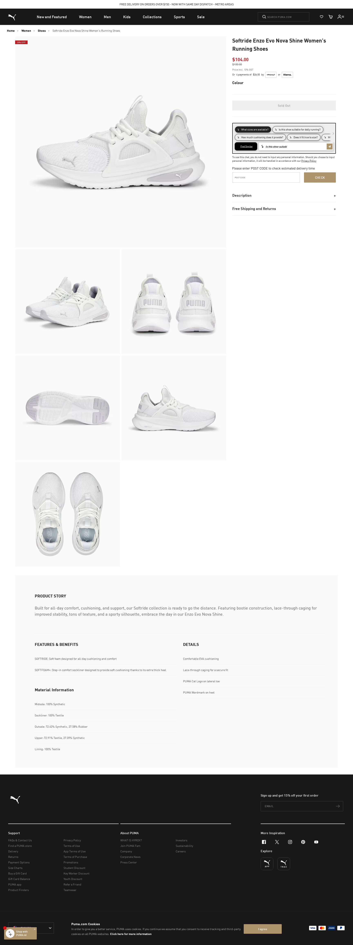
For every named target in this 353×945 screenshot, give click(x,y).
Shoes (42, 30)
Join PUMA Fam (130, 845)
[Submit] (264, 17)
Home (11, 30)
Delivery (13, 851)
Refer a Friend (72, 884)
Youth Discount (73, 879)
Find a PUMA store (20, 845)
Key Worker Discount (76, 873)
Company (126, 851)
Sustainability (184, 845)
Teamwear (70, 890)
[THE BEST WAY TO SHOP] (267, 863)
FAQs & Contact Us (20, 840)
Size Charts (15, 868)
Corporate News (130, 857)
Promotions (71, 862)
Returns (13, 857)
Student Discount (74, 868)
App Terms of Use (75, 851)
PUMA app (14, 884)
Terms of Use (72, 845)
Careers (181, 851)
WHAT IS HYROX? (131, 840)
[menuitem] (52, 17)
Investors (181, 840)
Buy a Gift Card (17, 873)
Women (26, 30)
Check (320, 177)
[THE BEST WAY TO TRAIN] (283, 863)
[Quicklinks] (341, 17)
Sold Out (284, 105)
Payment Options (19, 862)
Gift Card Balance (19, 879)
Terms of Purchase (75, 857)
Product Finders (18, 890)
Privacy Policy (308, 160)
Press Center (128, 862)
